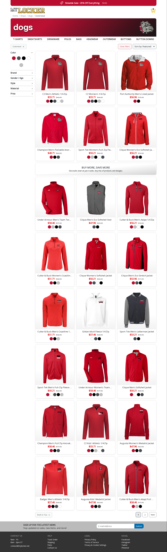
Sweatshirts (35, 39)
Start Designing (55, 86)
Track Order (52, 539)
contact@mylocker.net (20, 546)
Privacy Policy (90, 539)
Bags (79, 39)
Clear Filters (125, 46)
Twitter (124, 545)
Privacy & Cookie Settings (95, 545)
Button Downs (145, 39)
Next (153, 514)
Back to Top (43, 515)
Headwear (92, 39)
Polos (67, 39)
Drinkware (53, 39)
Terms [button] (104, 3)
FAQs (49, 545)
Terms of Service (92, 542)
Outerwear (109, 39)
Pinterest (125, 548)
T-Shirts (18, 39)
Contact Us (52, 548)
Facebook (125, 539)
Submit (139, 526)
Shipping (51, 542)
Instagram (125, 542)
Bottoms (126, 39)
